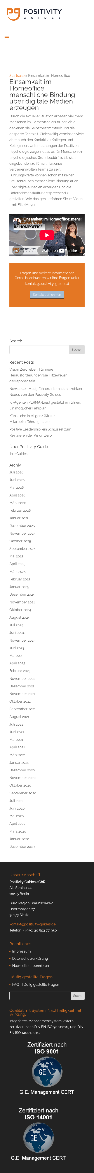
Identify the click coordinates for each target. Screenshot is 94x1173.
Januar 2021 (19, 763)
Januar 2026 (19, 518)
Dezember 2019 (22, 846)
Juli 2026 (16, 472)
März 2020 (17, 831)
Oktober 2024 (20, 610)
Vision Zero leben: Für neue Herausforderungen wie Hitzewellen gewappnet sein (38, 375)
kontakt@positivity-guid (44, 284)
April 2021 (17, 747)
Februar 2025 (20, 579)
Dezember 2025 (22, 526)
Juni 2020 (17, 808)
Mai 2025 (16, 556)
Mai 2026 (16, 487)
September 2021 (22, 709)
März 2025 (17, 572)
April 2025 (17, 564)
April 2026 (17, 495)
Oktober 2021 (20, 701)
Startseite (16, 76)
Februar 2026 (20, 510)
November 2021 (22, 694)
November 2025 (22, 533)
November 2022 (22, 679)
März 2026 (17, 503)
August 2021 (19, 717)
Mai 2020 (16, 816)
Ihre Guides (18, 454)
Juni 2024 (16, 633)
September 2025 (22, 549)
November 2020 (22, 778)
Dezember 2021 (21, 686)
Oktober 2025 (20, 541)
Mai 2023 (16, 656)
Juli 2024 (16, 625)
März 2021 (17, 755)
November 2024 (22, 602)
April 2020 (17, 823)
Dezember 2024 (22, 594)
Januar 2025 (19, 587)
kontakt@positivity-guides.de (32, 924)
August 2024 (19, 617)
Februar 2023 (20, 671)
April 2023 (17, 663)
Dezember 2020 (22, 770)
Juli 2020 (16, 801)
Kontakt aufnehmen (47, 294)
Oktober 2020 (20, 785)
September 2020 (22, 793)
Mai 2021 (16, 740)
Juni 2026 (17, 480)
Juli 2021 (16, 724)
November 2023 (22, 640)
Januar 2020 (19, 839)
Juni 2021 (16, 732)
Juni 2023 (16, 648)
